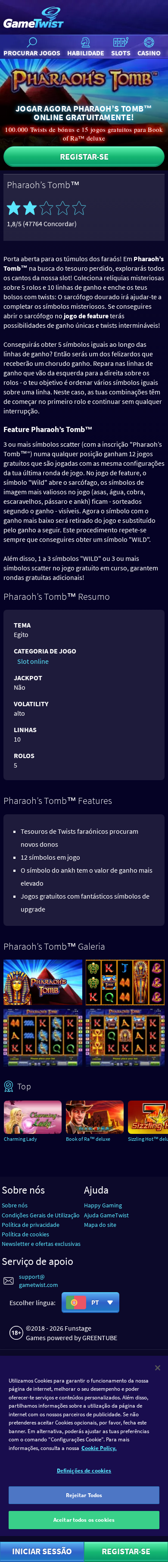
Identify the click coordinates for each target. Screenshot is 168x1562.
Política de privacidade (30, 1225)
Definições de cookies (84, 1470)
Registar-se (84, 156)
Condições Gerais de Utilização (41, 1215)
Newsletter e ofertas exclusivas (41, 1244)
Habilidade (85, 52)
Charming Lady (20, 1139)
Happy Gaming (103, 1205)
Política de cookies (25, 1234)
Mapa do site (100, 1225)
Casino (149, 52)
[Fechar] (157, 1367)
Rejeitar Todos (84, 1495)
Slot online (33, 661)
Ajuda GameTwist (106, 1215)
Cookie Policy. (99, 1448)
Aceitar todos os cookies (84, 1520)
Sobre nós (15, 1205)
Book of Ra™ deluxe (88, 1139)
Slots (121, 52)
